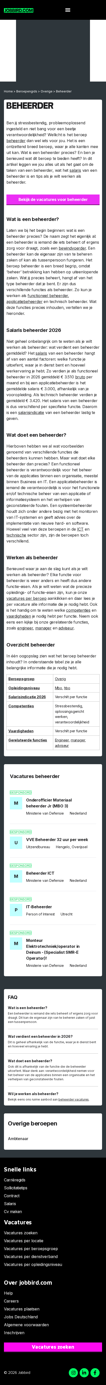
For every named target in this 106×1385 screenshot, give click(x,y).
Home (8, 91)
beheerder (15, 140)
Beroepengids (26, 91)
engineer (25, 628)
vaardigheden (18, 616)
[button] (68, 10)
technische (16, 535)
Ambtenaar (18, 1138)
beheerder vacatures (73, 1099)
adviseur (66, 628)
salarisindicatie (31, 412)
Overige (47, 91)
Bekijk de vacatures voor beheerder (53, 199)
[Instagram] (73, 1372)
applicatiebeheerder (24, 301)
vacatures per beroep (26, 598)
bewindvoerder (72, 248)
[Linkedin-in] (84, 1372)
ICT (80, 529)
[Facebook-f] (95, 1372)
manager (43, 628)
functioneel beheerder (48, 295)
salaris (75, 170)
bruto (80, 376)
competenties (78, 610)
